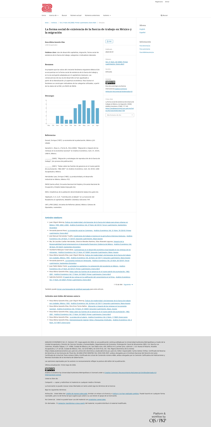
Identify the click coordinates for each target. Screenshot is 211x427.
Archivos (54, 23)
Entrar (167, 2)
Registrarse (159, 2)
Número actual (75, 15)
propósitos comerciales (97, 399)
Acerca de (53, 15)
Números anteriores (92, 15)
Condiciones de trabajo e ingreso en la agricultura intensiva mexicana (100, 236)
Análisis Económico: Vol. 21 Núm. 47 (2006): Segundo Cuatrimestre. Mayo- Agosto (88, 252)
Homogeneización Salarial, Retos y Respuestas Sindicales (90, 320)
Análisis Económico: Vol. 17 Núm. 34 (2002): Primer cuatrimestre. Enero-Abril (82, 274)
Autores (106, 15)
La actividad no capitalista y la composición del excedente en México (93, 266)
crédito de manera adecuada (76, 394)
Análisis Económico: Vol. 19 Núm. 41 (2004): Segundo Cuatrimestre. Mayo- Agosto (87, 309)
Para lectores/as (145, 46)
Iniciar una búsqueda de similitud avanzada (73, 289)
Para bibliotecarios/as (147, 52)
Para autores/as (145, 49)
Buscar (64, 15)
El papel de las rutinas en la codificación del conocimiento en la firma (89, 277)
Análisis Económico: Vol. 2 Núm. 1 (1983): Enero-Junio (107, 317)
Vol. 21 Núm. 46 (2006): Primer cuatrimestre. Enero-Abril (78, 23)
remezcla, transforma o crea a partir (71, 403)
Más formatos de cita (114, 115)
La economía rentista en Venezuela (78, 261)
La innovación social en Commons (80, 230)
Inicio (44, 15)
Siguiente (127, 284)
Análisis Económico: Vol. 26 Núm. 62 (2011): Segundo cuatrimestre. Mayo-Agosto (100, 258)
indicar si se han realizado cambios (126, 394)
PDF (110, 41)
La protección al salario (78, 317)
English (142, 29)
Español (142, 32)
